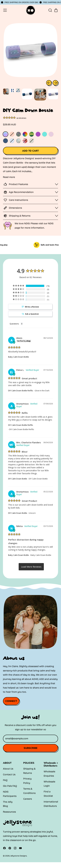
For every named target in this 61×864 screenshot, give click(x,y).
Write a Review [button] (32, 306)
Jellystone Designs (18, 856)
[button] (50, 10)
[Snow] (12, 140)
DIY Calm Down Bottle (17, 478)
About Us (8, 768)
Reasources (9, 811)
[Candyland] (25, 140)
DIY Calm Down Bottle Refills (20, 390)
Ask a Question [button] (32, 314)
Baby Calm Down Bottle (18, 356)
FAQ (5, 780)
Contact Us (9, 774)
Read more (9, 177)
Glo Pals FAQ (10, 785)
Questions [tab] (14, 323)
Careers (27, 798)
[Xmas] (31, 140)
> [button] (31, 566)
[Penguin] (12, 134)
